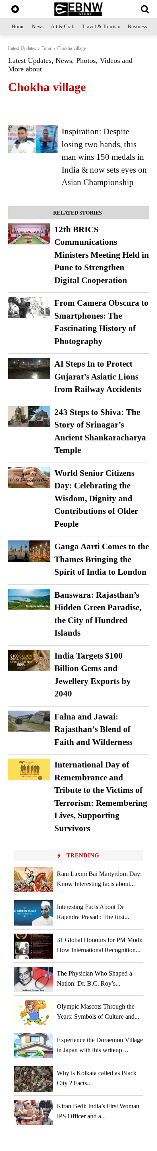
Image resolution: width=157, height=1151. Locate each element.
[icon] (15, 9)
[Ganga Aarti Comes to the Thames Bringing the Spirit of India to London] (29, 551)
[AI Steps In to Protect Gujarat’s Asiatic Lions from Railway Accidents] (29, 368)
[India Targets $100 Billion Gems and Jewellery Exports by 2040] (29, 660)
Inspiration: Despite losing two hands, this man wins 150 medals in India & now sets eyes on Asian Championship (104, 157)
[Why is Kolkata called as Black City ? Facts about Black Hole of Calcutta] (33, 1078)
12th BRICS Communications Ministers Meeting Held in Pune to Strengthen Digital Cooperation (101, 255)
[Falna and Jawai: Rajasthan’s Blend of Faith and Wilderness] (29, 721)
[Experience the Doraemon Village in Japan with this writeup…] (33, 1045)
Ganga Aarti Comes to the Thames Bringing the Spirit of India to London (101, 559)
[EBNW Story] (78, 9)
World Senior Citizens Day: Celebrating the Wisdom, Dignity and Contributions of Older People (96, 498)
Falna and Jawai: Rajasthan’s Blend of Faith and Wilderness (93, 729)
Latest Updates (22, 48)
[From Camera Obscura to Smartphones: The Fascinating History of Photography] (29, 307)
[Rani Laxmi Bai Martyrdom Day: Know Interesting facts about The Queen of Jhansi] (33, 879)
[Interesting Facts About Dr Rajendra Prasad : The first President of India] (33, 912)
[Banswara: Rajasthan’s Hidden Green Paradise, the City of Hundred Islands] (29, 599)
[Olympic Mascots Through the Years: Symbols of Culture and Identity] (33, 1012)
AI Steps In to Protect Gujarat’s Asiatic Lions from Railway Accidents (97, 376)
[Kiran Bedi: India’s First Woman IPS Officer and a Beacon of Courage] (33, 1112)
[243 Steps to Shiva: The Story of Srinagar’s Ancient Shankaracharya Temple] (29, 416)
